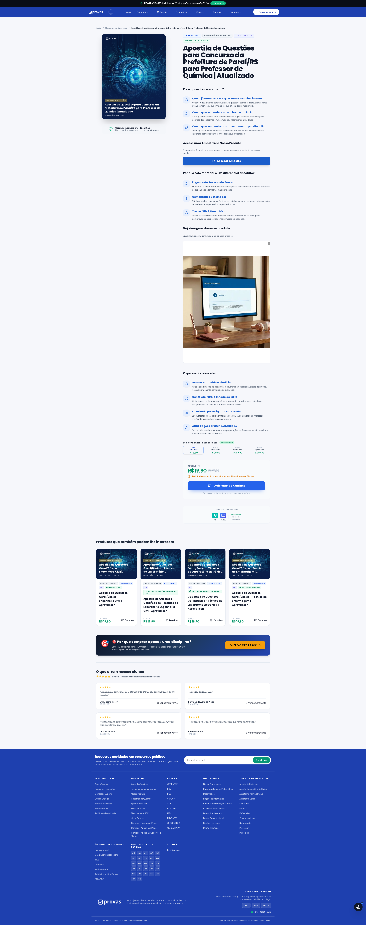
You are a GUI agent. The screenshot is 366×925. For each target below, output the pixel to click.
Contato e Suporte (103, 794)
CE (133, 858)
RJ (152, 868)
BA (157, 853)
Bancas (217, 12)
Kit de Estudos (137, 818)
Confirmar (261, 760)
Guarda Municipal (247, 818)
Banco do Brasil (102, 850)
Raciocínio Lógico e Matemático (218, 789)
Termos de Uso (102, 808)
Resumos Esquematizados (143, 789)
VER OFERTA (218, 3)
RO (133, 874)
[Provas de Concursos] (96, 12)
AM (145, 853)
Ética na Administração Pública (217, 803)
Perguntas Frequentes (105, 789)
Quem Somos (101, 784)
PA (152, 863)
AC (133, 853)
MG (133, 863)
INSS (97, 859)
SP (134, 879)
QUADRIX (171, 808)
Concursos (142, 12)
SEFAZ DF (99, 879)
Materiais (162, 12)
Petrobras (99, 864)
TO (139, 879)
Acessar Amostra (229, 161)
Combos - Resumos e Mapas (144, 823)
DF (139, 858)
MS (139, 863)
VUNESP (171, 798)
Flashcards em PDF (140, 813)
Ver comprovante (169, 702)
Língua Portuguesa (212, 784)
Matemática (209, 794)
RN (157, 868)
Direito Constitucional (213, 818)
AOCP (170, 803)
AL (140, 853)
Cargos (200, 12)
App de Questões (139, 803)
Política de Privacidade (105, 813)
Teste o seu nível (267, 12)
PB (157, 863)
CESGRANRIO (173, 823)
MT (145, 863)
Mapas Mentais (138, 794)
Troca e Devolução (103, 803)
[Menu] (110, 12)
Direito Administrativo (213, 813)
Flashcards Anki (138, 808)
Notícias (234, 12)
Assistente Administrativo (251, 794)
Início (128, 12)
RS (146, 874)
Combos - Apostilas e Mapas (144, 828)
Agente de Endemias (248, 784)
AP (151, 853)
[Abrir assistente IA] (358, 907)
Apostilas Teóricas (139, 784)
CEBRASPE (172, 784)
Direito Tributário (211, 828)
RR (140, 874)
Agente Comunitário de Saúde (253, 789)
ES (146, 858)
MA (157, 858)
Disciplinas (181, 12)
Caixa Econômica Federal (106, 855)
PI (139, 868)
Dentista (243, 808)
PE (134, 868)
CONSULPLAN (173, 828)
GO (151, 858)
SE (158, 874)
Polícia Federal (101, 869)
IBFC (169, 813)
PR (146, 868)
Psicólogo (244, 833)
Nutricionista (245, 823)
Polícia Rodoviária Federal (106, 874)
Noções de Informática (213, 798)
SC (151, 874)
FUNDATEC (172, 818)
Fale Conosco (173, 850)
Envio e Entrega (102, 798)
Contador (244, 803)
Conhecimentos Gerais (214, 808)
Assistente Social (247, 798)
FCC (169, 794)
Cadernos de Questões (116, 28)
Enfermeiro (244, 813)
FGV (169, 789)
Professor (243, 828)
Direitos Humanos (211, 823)
